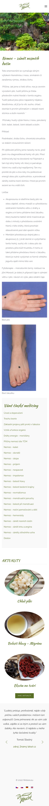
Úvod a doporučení (13, 413)
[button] (46, 6)
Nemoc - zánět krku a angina (18, 526)
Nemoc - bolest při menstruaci (19, 504)
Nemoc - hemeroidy (14, 515)
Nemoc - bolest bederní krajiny (19, 487)
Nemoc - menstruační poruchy (19, 498)
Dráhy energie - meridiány (17, 435)
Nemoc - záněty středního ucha (19, 532)
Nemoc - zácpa (11, 458)
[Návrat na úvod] (24, 6)
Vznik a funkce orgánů (15, 430)
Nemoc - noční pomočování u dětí (20, 509)
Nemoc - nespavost (13, 470)
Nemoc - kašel (11, 447)
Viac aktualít (24, 695)
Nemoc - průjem (12, 464)
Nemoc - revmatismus (15, 492)
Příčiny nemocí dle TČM (15, 441)
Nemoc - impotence (14, 475)
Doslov (7, 538)
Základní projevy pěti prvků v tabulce (22, 424)
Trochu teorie (10, 418)
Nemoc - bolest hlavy (14, 481)
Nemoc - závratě (12, 453)
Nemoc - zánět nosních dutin (18, 521)
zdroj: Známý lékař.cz (24, 746)
